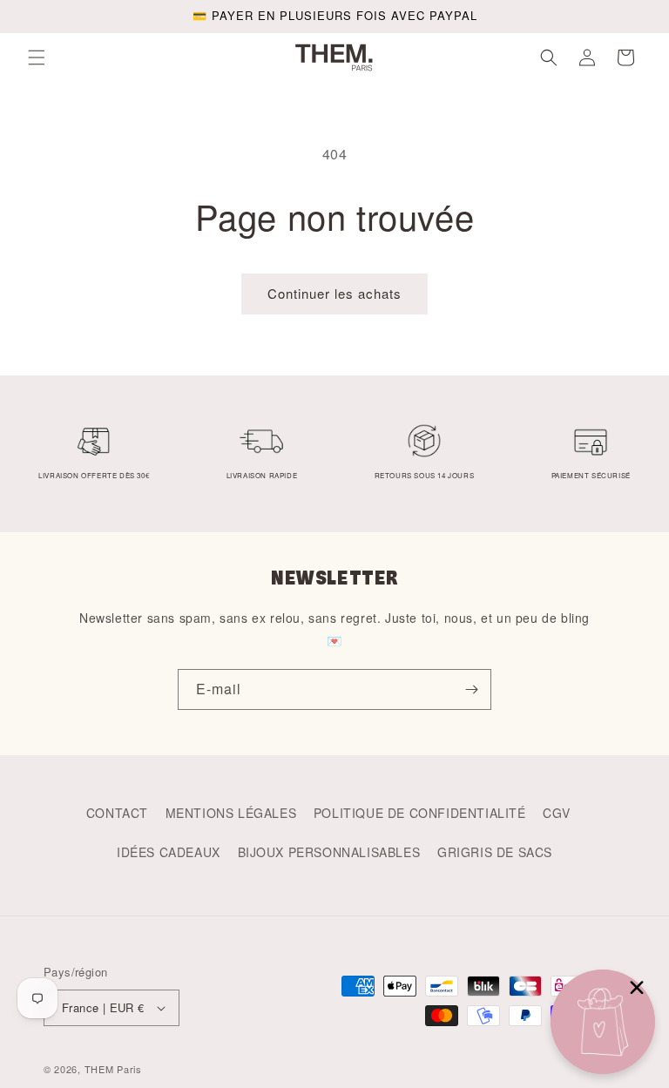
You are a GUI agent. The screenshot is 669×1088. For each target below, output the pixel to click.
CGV (556, 812)
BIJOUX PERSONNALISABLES (329, 852)
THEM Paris (113, 1069)
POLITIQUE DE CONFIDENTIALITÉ (420, 812)
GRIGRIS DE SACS (494, 852)
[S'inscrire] (471, 689)
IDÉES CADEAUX (168, 852)
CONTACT (117, 812)
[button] (36, 57)
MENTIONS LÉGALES (231, 812)
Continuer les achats (334, 293)
